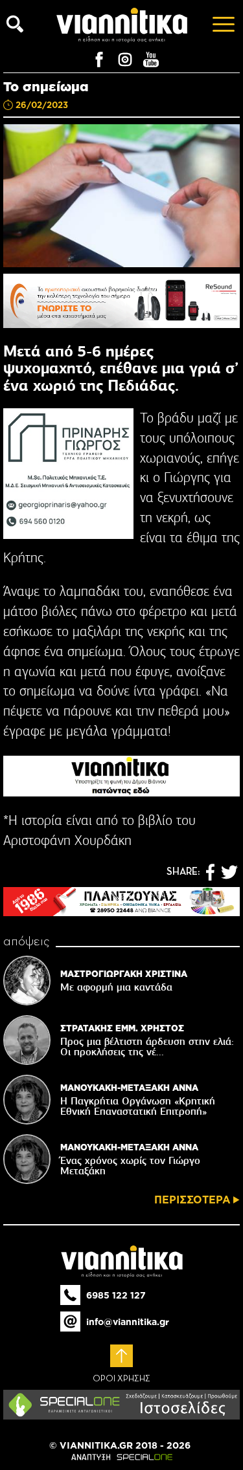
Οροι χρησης (121, 1378)
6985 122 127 (116, 1295)
